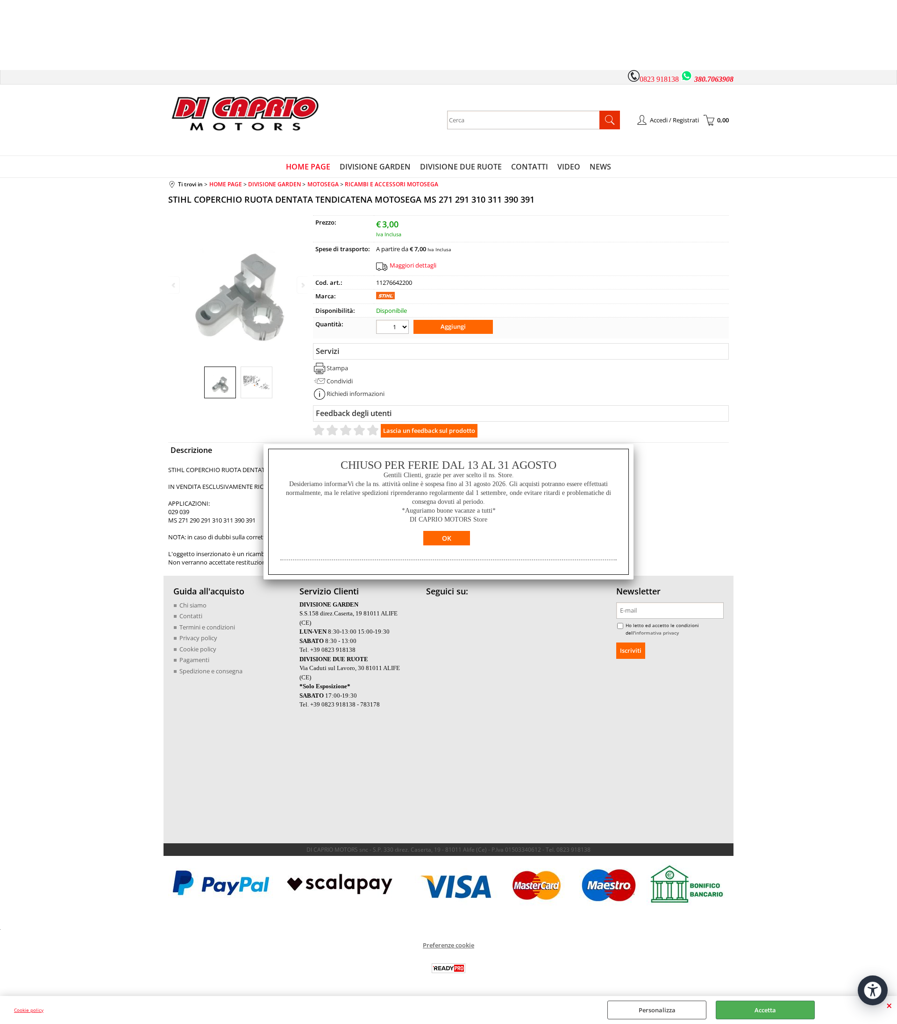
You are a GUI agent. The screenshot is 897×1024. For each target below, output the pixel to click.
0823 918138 (659, 79)
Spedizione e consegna (210, 671)
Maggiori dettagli (413, 265)
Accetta (765, 1010)
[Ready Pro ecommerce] (448, 968)
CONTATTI (529, 167)
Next (302, 285)
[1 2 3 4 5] (393, 328)
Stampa (337, 368)
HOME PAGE (308, 167)
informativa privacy (657, 632)
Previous (174, 285)
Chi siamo (192, 605)
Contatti (190, 616)
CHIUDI (889, 1005)
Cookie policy (28, 1010)
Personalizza (657, 1010)
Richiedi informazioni (355, 393)
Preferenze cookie (448, 945)
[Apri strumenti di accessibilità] (873, 990)
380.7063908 (713, 79)
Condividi (340, 381)
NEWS (600, 167)
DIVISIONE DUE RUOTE (461, 167)
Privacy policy (198, 638)
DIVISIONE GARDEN (375, 167)
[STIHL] (385, 297)
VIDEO (568, 167)
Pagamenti (194, 660)
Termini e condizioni (207, 627)
